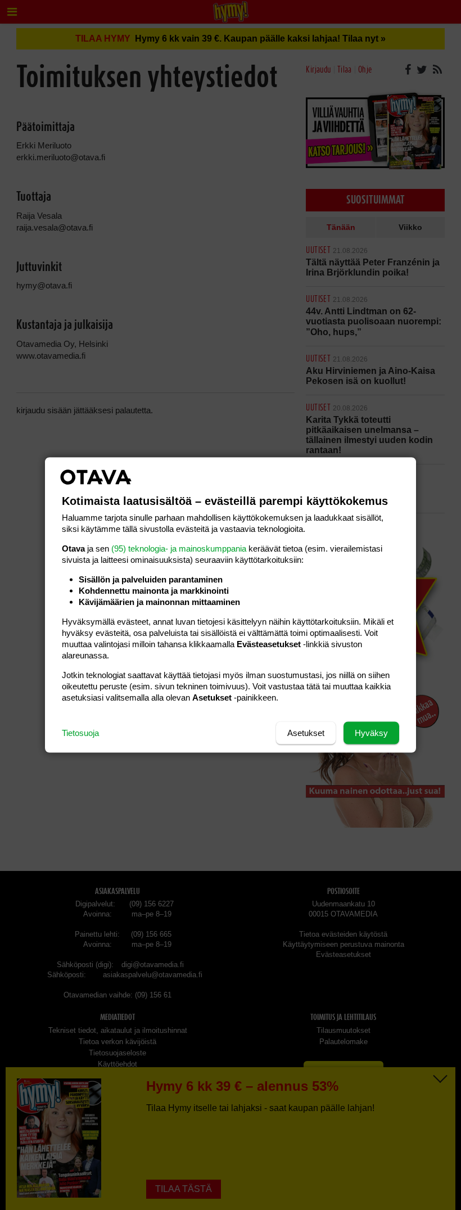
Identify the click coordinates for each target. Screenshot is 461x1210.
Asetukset (305, 733)
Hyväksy (371, 733)
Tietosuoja (80, 733)
